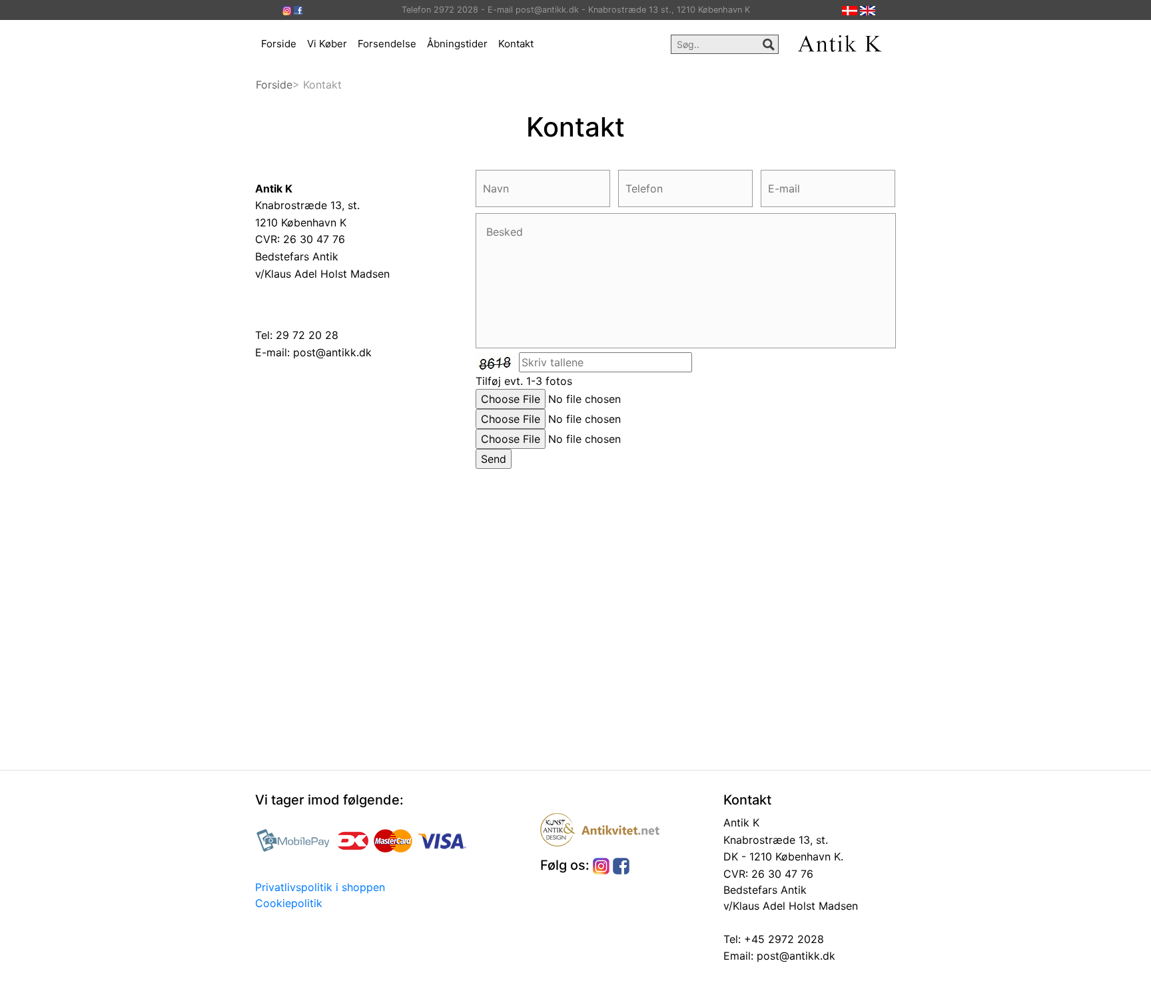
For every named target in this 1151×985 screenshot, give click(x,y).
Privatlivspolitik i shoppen (320, 887)
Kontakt (516, 43)
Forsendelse (387, 43)
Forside (278, 43)
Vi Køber (327, 43)
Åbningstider (457, 43)
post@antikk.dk (332, 352)
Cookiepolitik (288, 903)
